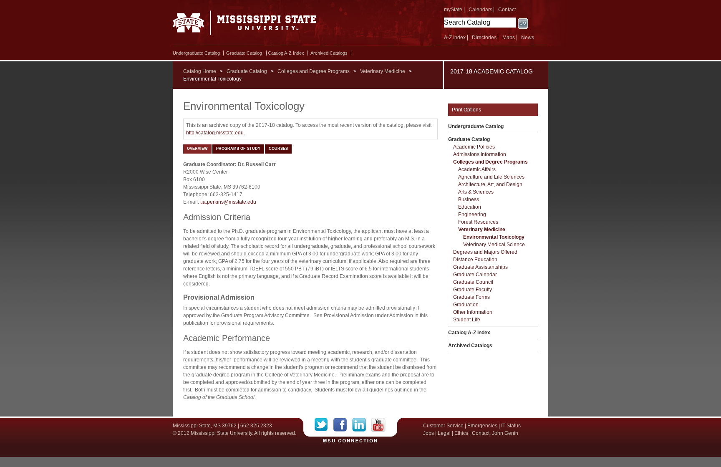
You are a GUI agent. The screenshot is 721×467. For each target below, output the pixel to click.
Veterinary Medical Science (494, 244)
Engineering (472, 214)
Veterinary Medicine (382, 71)
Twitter (324, 425)
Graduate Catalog (244, 53)
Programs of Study (238, 148)
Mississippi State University (245, 25)
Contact (507, 10)
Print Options (466, 110)
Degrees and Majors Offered (485, 252)
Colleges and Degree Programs (313, 71)
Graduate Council (473, 282)
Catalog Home (199, 71)
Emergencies (482, 426)
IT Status (511, 426)
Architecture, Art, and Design (490, 184)
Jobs (428, 433)
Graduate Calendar (475, 275)
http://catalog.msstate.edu (215, 133)
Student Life (466, 320)
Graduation (466, 305)
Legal (444, 433)
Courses (278, 148)
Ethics (461, 433)
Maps (508, 37)
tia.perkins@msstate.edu (227, 202)
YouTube (378, 425)
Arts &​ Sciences (476, 192)
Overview (197, 148)
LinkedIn (361, 425)
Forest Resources (478, 222)
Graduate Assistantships (480, 267)
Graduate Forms (471, 297)
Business (468, 199)
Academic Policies (474, 147)
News (527, 37)
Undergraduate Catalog (196, 53)
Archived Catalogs (329, 53)
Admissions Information (479, 154)
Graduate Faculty (472, 290)
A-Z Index (455, 37)
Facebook (342, 425)
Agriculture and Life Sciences (491, 177)
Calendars (480, 10)
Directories (484, 37)
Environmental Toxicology (493, 237)
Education (469, 207)
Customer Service (443, 426)
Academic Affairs (477, 169)
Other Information (472, 312)
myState (453, 10)
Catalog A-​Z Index (286, 53)
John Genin (505, 433)
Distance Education (475, 260)
